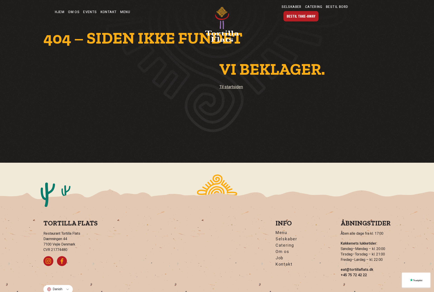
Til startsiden (231, 87)
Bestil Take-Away (301, 16)
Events (90, 12)
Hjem (60, 12)
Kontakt (109, 12)
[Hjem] (222, 24)
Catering (313, 7)
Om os (74, 12)
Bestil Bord (337, 7)
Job (279, 258)
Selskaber (292, 7)
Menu (125, 12)
